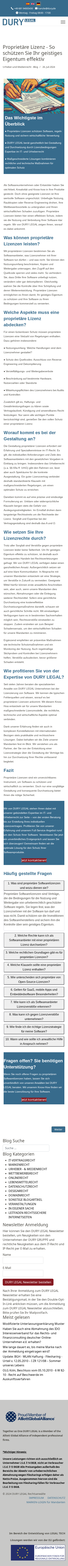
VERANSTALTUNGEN (22, 1204)
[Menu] (63, 22)
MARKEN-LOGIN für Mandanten (45, 1502)
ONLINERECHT (18, 1178)
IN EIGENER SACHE (21, 1208)
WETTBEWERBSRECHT (23, 1173)
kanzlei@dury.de (47, 8)
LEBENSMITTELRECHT (23, 1182)
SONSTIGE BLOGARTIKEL (25, 1200)
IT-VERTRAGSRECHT (22, 1160)
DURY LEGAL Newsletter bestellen (28, 1282)
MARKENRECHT (19, 1165)
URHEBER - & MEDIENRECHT (28, 1169)
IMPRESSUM (36, 1498)
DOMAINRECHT (19, 1195)
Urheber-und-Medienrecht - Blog (20, 66)
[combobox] (26, 1148)
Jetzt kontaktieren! (34, 860)
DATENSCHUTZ (56, 1498)
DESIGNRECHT (18, 1191)
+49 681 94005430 (23, 8)
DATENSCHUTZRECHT (23, 1187)
